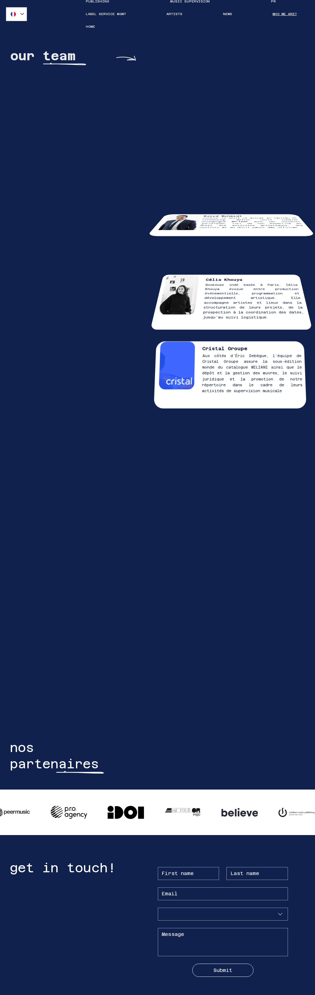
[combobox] (223, 914)
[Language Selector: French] (16, 14)
